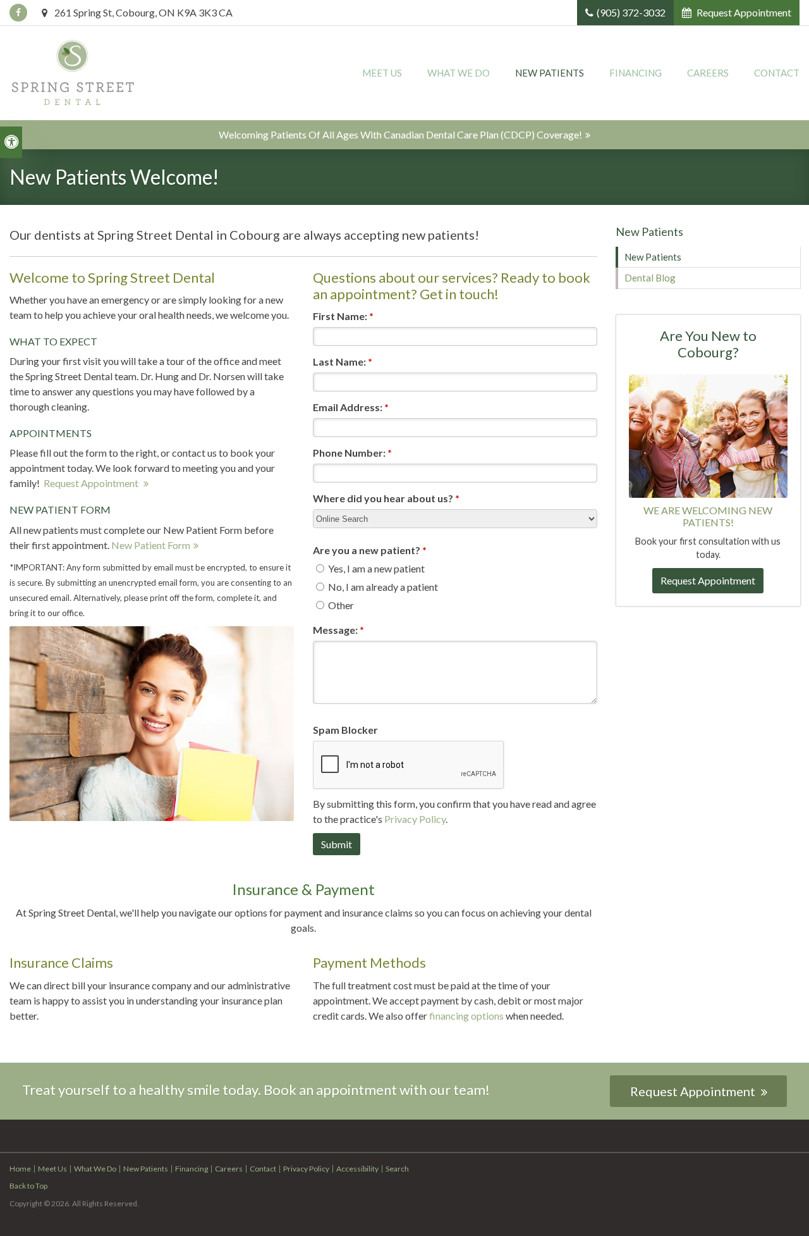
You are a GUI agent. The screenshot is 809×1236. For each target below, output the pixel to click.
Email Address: (351, 407)
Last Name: (342, 361)
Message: (338, 630)
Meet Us (382, 72)
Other (340, 605)
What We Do (458, 72)
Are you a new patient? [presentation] (370, 550)
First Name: (343, 316)
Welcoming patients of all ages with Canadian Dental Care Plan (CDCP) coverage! (400, 134)
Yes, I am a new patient (375, 568)
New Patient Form (150, 545)
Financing (635, 72)
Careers (708, 72)
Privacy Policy (415, 819)
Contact (777, 72)
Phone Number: (352, 453)
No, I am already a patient (382, 587)
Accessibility (357, 1168)
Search (397, 1168)
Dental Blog (650, 277)
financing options (465, 1016)
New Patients (549, 72)
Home (20, 1168)
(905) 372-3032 (631, 12)
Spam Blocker (345, 730)
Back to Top (28, 1185)
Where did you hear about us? (386, 498)
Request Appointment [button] (743, 12)
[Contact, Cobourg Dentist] (708, 435)
